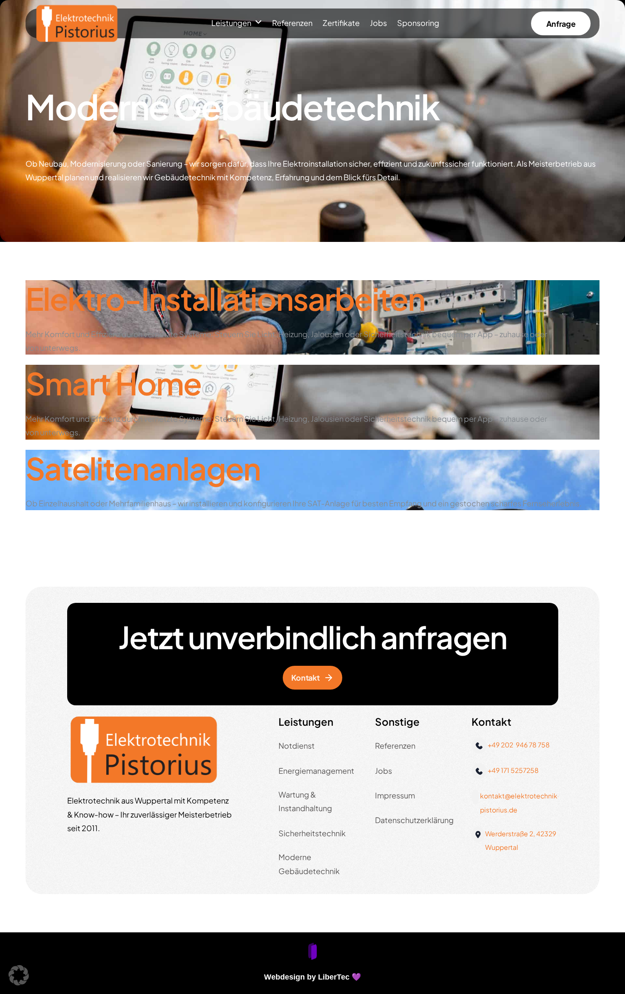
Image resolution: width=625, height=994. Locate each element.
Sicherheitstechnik (312, 833)
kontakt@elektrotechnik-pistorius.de (520, 802)
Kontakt (305, 677)
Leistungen (231, 23)
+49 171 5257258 (513, 770)
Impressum (395, 795)
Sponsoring (418, 23)
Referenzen (292, 23)
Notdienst (296, 745)
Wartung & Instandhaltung (305, 801)
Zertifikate (341, 23)
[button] (18, 975)
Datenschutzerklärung (414, 820)
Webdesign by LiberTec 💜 (312, 977)
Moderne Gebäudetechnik (309, 863)
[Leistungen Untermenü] (258, 22)
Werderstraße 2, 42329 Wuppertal (520, 840)
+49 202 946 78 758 (519, 745)
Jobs (378, 23)
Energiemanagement (316, 770)
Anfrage (560, 23)
